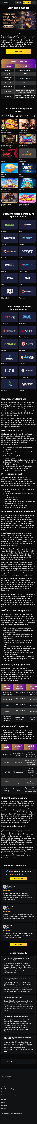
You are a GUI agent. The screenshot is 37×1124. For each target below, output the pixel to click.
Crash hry (20, 115)
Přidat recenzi (18, 878)
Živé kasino (12, 115)
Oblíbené (4, 115)
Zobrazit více (18, 944)
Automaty (30, 115)
